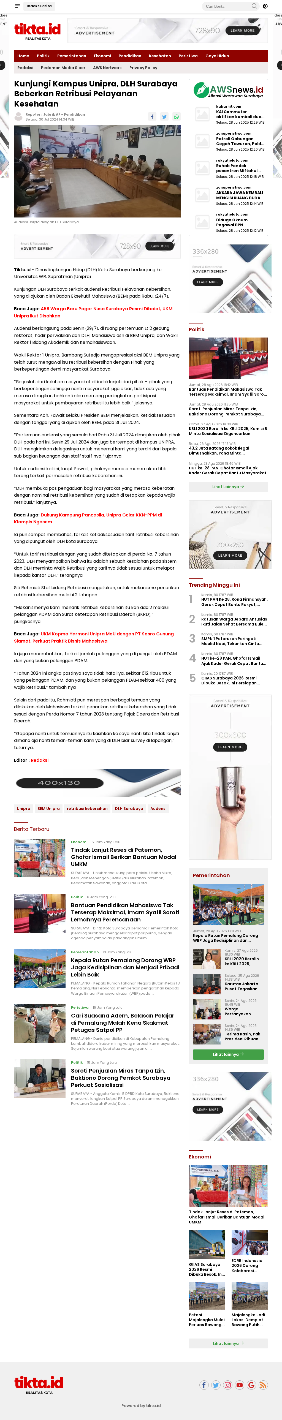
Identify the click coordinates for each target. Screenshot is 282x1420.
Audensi (158, 808)
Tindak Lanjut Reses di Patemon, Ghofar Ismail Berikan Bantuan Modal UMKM (123, 857)
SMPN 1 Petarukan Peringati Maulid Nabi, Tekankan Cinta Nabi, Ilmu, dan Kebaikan (230, 641)
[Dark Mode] (265, 6)
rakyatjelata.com (232, 160)
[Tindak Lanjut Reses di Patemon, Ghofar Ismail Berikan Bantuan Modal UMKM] (40, 862)
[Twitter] (216, 1385)
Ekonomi (102, 56)
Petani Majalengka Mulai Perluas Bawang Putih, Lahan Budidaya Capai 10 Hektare (207, 1319)
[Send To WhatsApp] (176, 116)
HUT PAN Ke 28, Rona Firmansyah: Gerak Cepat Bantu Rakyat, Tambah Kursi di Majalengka (234, 602)
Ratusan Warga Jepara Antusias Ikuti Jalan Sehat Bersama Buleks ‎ (234, 622)
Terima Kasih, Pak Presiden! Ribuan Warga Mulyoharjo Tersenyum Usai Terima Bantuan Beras (243, 1036)
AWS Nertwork (107, 67)
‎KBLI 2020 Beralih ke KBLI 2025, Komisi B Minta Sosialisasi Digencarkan (228, 431)
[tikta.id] (39, 1385)
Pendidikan (130, 56)
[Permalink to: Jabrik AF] (18, 116)
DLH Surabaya (129, 808)
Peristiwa (188, 56)
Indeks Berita (39, 6)
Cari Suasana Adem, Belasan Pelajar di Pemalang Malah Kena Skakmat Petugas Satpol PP (122, 1023)
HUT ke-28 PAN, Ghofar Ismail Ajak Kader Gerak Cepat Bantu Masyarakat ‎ (228, 470)
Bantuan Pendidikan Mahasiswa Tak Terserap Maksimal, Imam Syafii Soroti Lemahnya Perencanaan (125, 912)
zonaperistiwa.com (233, 133)
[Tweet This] (164, 116)
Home (23, 56)
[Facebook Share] (152, 116)
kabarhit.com (228, 106)
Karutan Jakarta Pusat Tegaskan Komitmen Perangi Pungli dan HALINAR (244, 986)
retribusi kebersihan (87, 808)
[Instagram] (227, 1385)
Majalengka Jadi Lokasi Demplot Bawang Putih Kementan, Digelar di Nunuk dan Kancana (248, 1319)
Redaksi (25, 67)
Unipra (23, 808)
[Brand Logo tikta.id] (37, 31)
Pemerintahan (71, 56)
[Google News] (251, 1385)
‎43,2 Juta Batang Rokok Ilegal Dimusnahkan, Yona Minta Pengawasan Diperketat (219, 451)
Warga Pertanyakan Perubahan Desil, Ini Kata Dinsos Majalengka (242, 1011)
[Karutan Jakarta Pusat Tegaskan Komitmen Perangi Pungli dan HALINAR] (207, 984)
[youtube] (239, 1385)
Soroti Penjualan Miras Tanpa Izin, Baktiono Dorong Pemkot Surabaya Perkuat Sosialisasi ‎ (120, 1078)
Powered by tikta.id (141, 1405)
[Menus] (17, 6)
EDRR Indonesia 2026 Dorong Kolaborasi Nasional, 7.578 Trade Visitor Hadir (247, 1265)
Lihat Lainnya (226, 486)
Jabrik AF (51, 114)
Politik (43, 56)
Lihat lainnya (226, 1054)
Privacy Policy (143, 67)
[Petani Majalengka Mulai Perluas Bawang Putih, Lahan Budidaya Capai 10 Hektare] (207, 1296)
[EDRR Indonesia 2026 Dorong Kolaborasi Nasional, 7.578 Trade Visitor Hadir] (250, 1242)
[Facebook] (204, 1385)
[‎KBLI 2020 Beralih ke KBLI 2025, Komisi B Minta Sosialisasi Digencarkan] (207, 959)
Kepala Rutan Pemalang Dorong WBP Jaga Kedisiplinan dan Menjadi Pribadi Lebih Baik (125, 967)
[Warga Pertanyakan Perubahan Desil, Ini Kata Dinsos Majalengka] (207, 1009)
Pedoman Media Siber (63, 67)
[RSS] (263, 1385)
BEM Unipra (48, 808)
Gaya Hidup (217, 56)
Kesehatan (160, 56)
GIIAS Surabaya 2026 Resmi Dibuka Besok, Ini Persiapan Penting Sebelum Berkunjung (230, 680)
